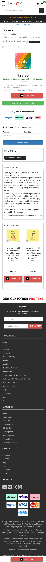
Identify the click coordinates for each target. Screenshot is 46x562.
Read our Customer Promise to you (23, 550)
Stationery (6, 393)
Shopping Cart (8, 424)
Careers (5, 459)
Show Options (23, 142)
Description (7, 47)
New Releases (8, 435)
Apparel (5, 342)
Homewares (7, 371)
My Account (7, 417)
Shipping (6, 455)
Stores (5, 473)
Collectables (7, 349)
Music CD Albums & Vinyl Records (16, 379)
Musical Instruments (11, 382)
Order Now (28, 95)
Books (6, 21)
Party (4, 390)
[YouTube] (20, 488)
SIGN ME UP (35, 326)
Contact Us (6, 470)
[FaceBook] (5, 488)
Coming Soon (7, 431)
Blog (4, 466)
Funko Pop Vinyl (8, 357)
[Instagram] (15, 488)
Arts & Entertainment (22, 21)
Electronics (6, 353)
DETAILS (19, 167)
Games (5, 360)
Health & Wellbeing (10, 368)
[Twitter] (10, 488)
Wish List (6, 420)
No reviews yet (22, 42)
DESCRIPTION (9, 167)
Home (4, 413)
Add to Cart (14, 279)
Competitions (7, 439)
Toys (4, 397)
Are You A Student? (10, 442)
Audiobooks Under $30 (15, 157)
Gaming (5, 364)
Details (15, 47)
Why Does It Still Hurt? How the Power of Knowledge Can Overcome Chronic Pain (13, 253)
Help (4, 462)
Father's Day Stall (23, 24)
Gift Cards (6, 428)
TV (3, 401)
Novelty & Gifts (8, 386)
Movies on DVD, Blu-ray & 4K (14, 375)
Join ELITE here (28, 90)
